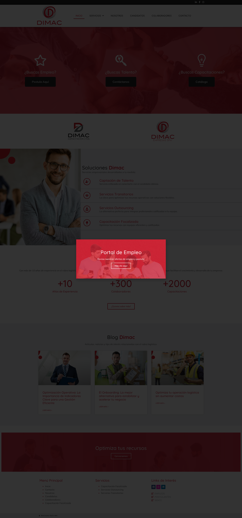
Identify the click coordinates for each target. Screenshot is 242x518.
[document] (121, 259)
